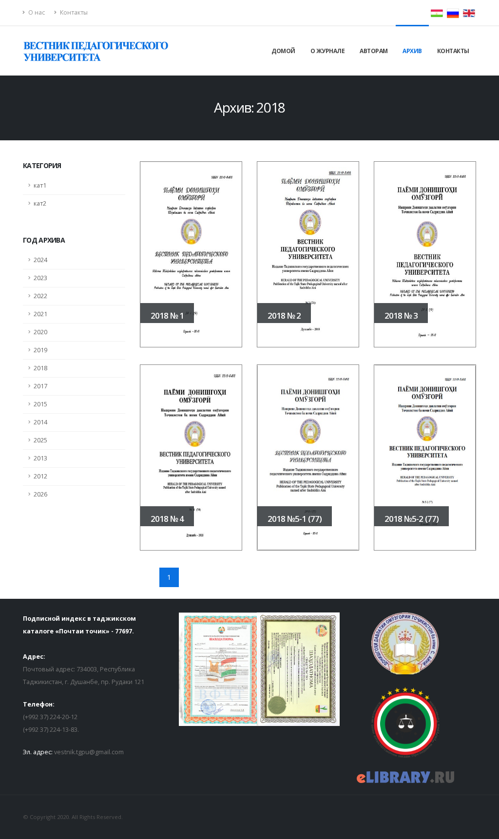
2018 (40, 368)
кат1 (40, 185)
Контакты (73, 12)
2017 (40, 386)
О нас (36, 12)
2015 (40, 404)
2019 (40, 350)
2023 (40, 278)
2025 (40, 440)
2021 (40, 314)
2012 (40, 476)
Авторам (374, 51)
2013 (40, 458)
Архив (412, 51)
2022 (40, 296)
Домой (283, 51)
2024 (40, 260)
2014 (40, 422)
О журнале (327, 51)
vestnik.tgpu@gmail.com (89, 752)
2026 (40, 494)
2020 (40, 332)
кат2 (40, 203)
